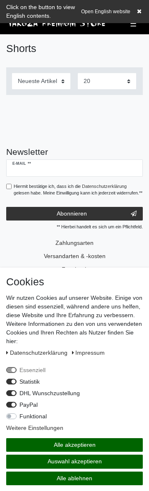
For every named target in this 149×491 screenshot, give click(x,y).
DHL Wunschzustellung (49, 393)
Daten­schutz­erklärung (39, 352)
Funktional (33, 416)
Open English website (105, 11)
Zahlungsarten (74, 243)
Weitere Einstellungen (34, 428)
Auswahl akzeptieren (75, 461)
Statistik (29, 381)
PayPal (28, 404)
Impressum (90, 352)
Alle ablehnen (74, 478)
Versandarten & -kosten (75, 256)
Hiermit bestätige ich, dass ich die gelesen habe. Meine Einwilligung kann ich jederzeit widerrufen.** (78, 190)
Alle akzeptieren (75, 444)
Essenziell (32, 370)
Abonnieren (72, 213)
